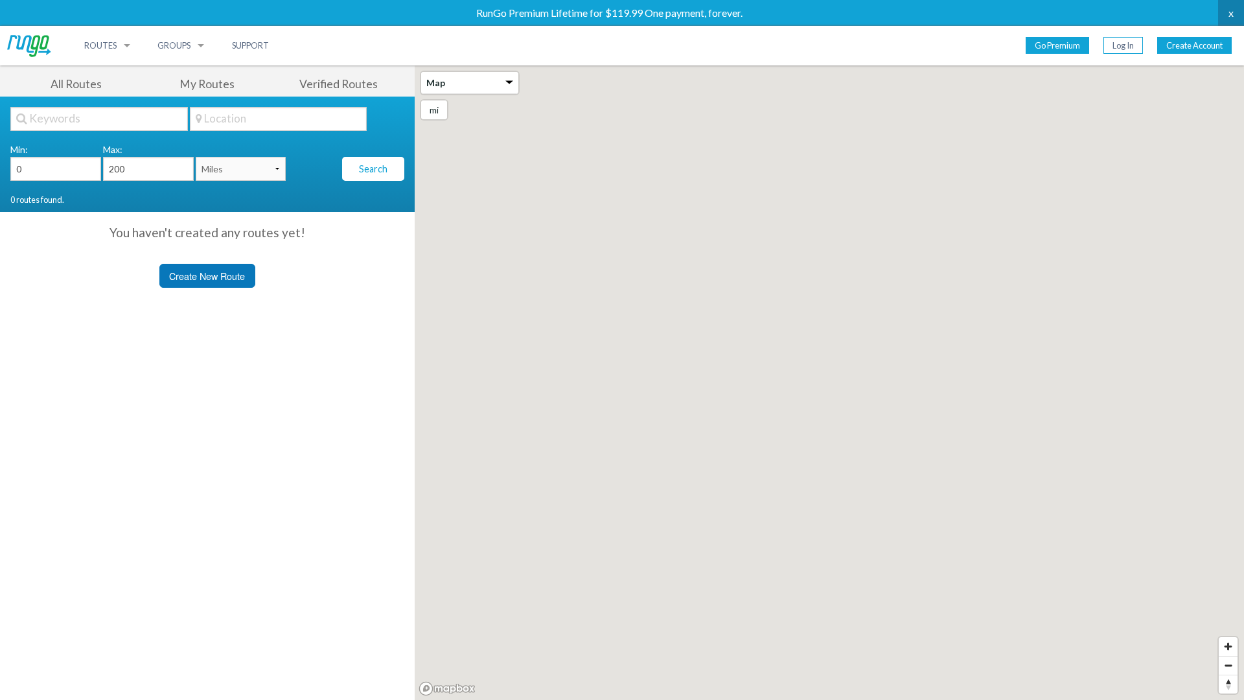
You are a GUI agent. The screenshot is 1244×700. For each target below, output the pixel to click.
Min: (19, 149)
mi (434, 109)
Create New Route (207, 276)
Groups (173, 45)
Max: (112, 149)
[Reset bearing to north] (1228, 684)
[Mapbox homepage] (447, 688)
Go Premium (1057, 45)
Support (250, 45)
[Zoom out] (1228, 665)
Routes (100, 45)
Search (373, 168)
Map (435, 82)
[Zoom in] (1228, 646)
